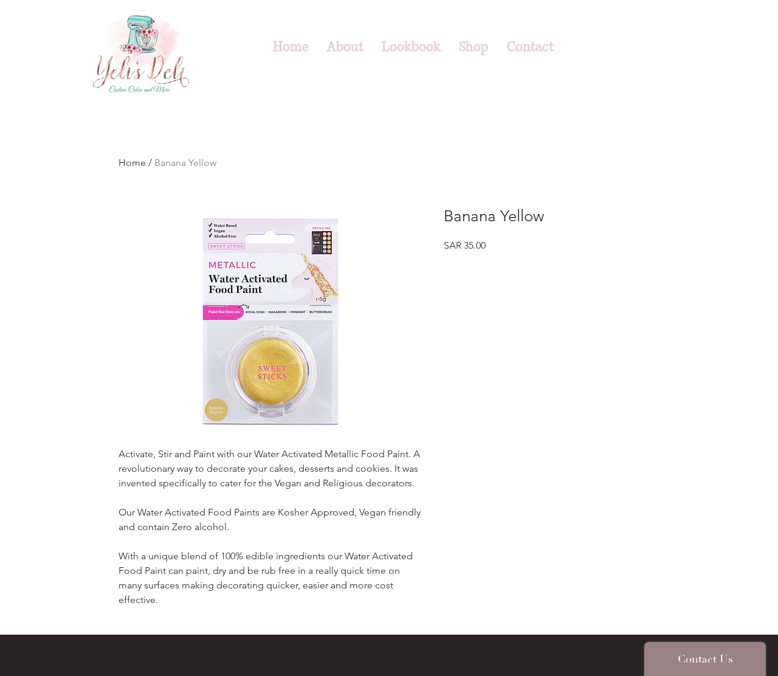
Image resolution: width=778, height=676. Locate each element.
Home (132, 162)
